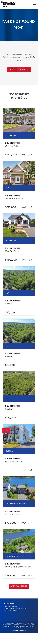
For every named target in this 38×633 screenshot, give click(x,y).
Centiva (22, 630)
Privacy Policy (14, 626)
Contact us (23, 69)
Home (11, 69)
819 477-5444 (12, 610)
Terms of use (24, 626)
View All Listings (19, 586)
